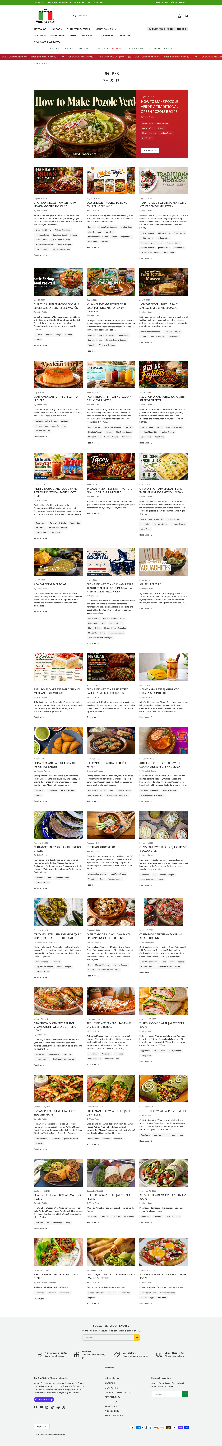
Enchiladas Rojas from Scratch (65, 235)
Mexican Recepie (167, 432)
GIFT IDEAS (55, 48)
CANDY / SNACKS (105, 29)
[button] (186, 16)
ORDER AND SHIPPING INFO (118, 1392)
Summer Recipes (95, 340)
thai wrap (52, 1293)
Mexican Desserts (42, 431)
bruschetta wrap (172, 1216)
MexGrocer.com (45, 1434)
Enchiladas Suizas (160, 524)
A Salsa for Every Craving (50, 584)
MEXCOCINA (103, 48)
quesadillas (55, 1138)
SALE (80, 48)
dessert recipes (41, 426)
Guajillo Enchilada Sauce (60, 240)
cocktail (49, 335)
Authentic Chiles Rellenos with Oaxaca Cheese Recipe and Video (159, 765)
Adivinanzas (93, 1054)
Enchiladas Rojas (42, 235)
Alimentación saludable (97, 874)
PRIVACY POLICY (113, 1406)
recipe (58, 335)
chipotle (38, 335)
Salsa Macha (123, 335)
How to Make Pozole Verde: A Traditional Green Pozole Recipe (159, 107)
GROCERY (87, 35)
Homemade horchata (112, 427)
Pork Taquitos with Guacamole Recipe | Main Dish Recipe (111, 1276)
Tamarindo (126, 437)
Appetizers (39, 1054)
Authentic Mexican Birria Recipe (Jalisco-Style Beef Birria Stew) (107, 691)
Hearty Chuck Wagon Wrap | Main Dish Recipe (58, 1197)
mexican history (163, 238)
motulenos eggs (147, 1298)
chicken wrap (93, 1138)
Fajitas (159, 427)
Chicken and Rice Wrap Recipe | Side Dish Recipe (108, 1113)
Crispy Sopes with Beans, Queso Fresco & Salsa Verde (163, 849)
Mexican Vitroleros (116, 633)
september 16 (179, 248)
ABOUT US (110, 1383)
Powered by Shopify (58, 1434)
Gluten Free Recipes (172, 332)
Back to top (109, 1368)
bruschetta (158, 1216)
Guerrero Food (148, 128)
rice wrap (106, 1138)
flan (64, 426)
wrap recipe (129, 1216)
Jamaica (109, 432)
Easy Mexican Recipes (97, 790)
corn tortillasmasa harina (150, 332)
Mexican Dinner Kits (149, 432)
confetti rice (158, 1135)
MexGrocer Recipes (106, 335)
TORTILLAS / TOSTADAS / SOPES (50, 35)
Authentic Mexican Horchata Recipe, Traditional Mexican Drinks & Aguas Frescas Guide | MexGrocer (110, 588)
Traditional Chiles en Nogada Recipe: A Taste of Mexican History (162, 204)
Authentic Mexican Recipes (46, 421)
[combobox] (116, 15)
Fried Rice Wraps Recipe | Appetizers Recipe (109, 1197)
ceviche (91, 335)
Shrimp (38, 339)
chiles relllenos (164, 233)
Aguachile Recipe (150, 584)
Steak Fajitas (146, 437)
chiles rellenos (53, 1054)
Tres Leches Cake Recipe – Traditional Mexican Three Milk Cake (57, 691)
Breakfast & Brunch (118, 874)
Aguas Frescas (94, 427)
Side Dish (39, 1143)
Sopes (114, 237)
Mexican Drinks (94, 437)
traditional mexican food (150, 252)
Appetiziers (39, 790)
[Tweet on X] (112, 80)
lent (111, 790)
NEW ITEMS (69, 48)
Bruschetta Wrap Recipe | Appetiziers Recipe (162, 1197)
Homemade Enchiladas (44, 244)
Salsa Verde (145, 529)
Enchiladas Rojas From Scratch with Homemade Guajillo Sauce (57, 204)
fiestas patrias (147, 123)
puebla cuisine (164, 248)
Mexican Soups (166, 133)
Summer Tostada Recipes (116, 340)
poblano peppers (147, 248)
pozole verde (147, 138)
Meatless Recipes (124, 790)
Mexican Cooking (178, 524)
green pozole (162, 123)
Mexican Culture (94, 1059)
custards (64, 421)
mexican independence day (152, 243)
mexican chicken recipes (98, 237)
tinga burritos (126, 237)
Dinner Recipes (173, 519)
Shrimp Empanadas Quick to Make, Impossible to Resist (55, 765)
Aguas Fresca (93, 618)
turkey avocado (175, 1051)
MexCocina (39, 528)
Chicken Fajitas (147, 427)
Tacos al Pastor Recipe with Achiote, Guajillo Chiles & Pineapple (109, 490)
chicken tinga (126, 227)
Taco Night (159, 437)
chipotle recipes (94, 232)
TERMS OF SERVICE (114, 1415)
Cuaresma (53, 790)
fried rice (104, 1216)
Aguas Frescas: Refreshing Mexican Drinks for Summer (109, 398)
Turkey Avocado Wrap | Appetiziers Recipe (161, 1025)
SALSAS (56, 29)
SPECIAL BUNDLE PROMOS (47, 42)
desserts (55, 426)
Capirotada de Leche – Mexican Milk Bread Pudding (161, 936)
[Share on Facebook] (117, 80)
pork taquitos (124, 1293)
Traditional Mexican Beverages (100, 638)
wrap (181, 1135)
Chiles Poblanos (41, 962)
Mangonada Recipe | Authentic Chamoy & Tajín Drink (159, 691)
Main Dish (67, 1054)
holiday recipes (147, 238)
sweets (91, 970)
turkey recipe (146, 1055)
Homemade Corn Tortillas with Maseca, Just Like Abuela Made (159, 306)
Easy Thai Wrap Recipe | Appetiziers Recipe (56, 1276)
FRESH (73, 35)
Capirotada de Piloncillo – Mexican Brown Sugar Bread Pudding (109, 936)
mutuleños (162, 1298)
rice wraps (116, 1216)
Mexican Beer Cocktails (58, 528)
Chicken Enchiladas (62, 230)
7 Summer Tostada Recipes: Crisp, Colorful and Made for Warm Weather (106, 308)
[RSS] (49, 63)
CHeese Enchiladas (43, 230)
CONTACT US (111, 1388)
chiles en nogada (147, 233)
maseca (144, 336)
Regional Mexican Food (61, 249)
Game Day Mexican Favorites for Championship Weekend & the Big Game (55, 1027)
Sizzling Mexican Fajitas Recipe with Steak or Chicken (162, 398)
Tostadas (104, 241)
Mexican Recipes (149, 133)
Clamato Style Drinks (57, 523)
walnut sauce (169, 252)
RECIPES (90, 48)
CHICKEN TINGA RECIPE (137, 48)
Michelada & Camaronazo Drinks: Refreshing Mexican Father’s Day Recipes (55, 492)
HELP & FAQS (111, 1401)
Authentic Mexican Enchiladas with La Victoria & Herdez (110, 1025)
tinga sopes (92, 241)
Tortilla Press (174, 336)
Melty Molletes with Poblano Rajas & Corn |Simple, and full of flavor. (57, 936)
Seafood (68, 335)
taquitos (91, 1298)
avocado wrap (159, 1051)
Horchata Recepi (95, 432)
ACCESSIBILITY (112, 1411)
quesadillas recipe (71, 1138)
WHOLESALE (117, 48)
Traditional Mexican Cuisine (116, 795)
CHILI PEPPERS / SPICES (78, 29)
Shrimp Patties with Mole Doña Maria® (106, 765)
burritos (91, 227)
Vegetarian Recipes (107, 345)
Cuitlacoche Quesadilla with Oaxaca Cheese (57, 849)
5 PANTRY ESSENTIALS (161, 48)
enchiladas (145, 524)
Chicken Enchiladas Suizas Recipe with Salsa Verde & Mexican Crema (161, 490)
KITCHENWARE (106, 35)
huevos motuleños (167, 1293)
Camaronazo (40, 523)
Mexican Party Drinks (96, 633)
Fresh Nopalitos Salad (101, 847)
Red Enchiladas (41, 249)
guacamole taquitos (96, 1293)
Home (36, 63)
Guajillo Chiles (41, 240)
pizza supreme (41, 1138)
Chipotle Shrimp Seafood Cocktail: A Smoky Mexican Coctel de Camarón (56, 306)
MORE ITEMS (125, 35)
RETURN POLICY (112, 1397)
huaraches (109, 232)
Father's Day (75, 523)
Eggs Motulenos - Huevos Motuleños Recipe (162, 1276)
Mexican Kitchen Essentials (115, 628)
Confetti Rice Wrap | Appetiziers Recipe (163, 1111)
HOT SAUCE (40, 29)
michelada (56, 532)
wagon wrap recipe (54, 1223)
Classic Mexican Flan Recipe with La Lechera (56, 398)
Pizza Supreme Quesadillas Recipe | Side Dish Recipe (56, 1113)
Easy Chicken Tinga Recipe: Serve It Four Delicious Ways (108, 204)
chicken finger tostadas (107, 227)
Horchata (128, 427)
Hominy (161, 128)
